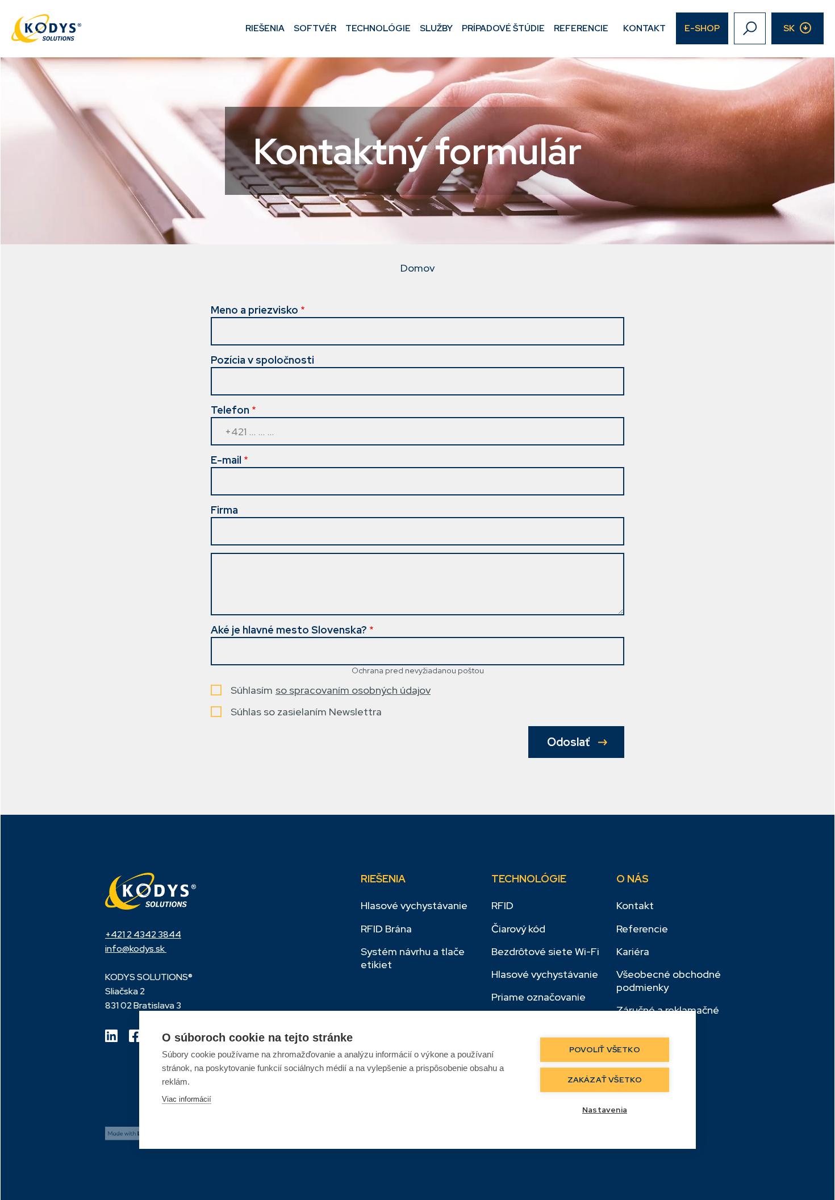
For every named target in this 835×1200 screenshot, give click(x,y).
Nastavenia (604, 1110)
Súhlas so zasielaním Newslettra (306, 711)
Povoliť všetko (604, 1049)
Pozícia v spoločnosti (262, 359)
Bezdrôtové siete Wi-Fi (545, 951)
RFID (502, 905)
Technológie (378, 28)
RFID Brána (386, 928)
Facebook (135, 1036)
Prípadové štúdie (503, 28)
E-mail (226, 459)
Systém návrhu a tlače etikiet (413, 958)
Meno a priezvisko (254, 309)
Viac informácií (186, 1099)
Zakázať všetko (604, 1079)
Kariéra (632, 951)
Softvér (315, 28)
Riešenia (265, 28)
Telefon (230, 409)
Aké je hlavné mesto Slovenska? (289, 629)
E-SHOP (702, 28)
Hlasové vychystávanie (414, 905)
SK (789, 28)
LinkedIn (111, 1036)
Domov (417, 267)
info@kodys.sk (135, 949)
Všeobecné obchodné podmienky (668, 981)
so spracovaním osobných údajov (353, 690)
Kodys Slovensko (150, 891)
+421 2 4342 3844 (143, 934)
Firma (224, 509)
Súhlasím (252, 690)
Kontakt (644, 28)
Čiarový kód (518, 928)
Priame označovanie (538, 996)
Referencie (581, 28)
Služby (436, 28)
